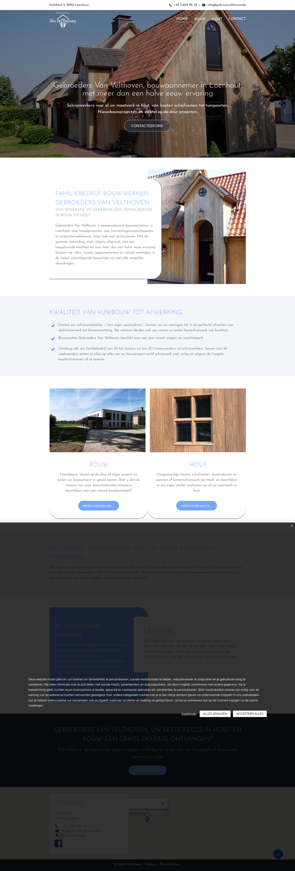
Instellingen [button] (189, 714)
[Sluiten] (291, 526)
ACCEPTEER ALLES (249, 714)
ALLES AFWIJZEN (215, 714)
